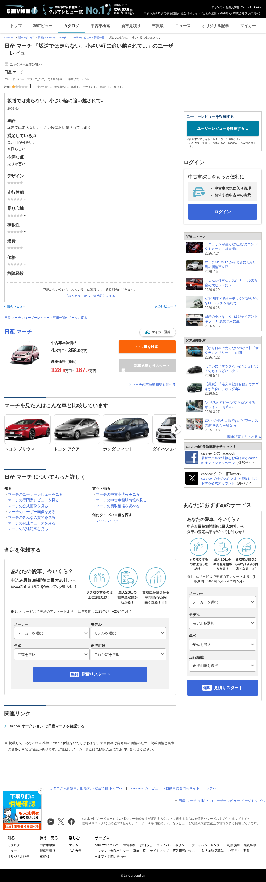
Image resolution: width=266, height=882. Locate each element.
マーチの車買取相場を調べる (154, 384)
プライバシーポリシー (172, 845)
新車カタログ (26, 37)
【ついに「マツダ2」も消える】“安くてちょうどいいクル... (231, 371)
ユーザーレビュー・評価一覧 (87, 37)
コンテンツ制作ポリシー (112, 851)
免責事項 (250, 845)
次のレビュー (164, 306)
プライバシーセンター (207, 845)
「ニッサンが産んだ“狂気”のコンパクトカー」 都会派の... (231, 249)
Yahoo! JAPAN (251, 7)
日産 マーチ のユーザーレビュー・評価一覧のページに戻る (45, 318)
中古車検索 (100, 25)
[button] (157, 332)
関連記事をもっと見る (244, 437)
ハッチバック (108, 521)
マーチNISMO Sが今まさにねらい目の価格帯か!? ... (230, 267)
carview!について (107, 845)
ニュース (183, 25)
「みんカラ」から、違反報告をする (90, 296)
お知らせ (146, 845)
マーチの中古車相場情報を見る (121, 500)
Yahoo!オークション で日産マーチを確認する (46, 726)
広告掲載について (185, 851)
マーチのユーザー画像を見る (31, 512)
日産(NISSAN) (46, 37)
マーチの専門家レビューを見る (33, 500)
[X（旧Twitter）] (61, 821)
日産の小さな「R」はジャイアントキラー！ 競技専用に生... (231, 321)
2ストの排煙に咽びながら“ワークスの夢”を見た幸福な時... (231, 425)
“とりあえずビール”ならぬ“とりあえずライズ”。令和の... (231, 407)
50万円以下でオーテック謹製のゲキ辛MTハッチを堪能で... (232, 303)
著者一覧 (139, 851)
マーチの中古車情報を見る (117, 494)
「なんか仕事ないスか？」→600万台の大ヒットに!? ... (231, 285)
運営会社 (129, 845)
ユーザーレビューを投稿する (220, 128)
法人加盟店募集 (213, 851)
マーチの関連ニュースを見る (31, 523)
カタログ (71, 25)
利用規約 (233, 845)
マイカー (248, 25)
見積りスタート (95, 674)
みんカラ (75, 851)
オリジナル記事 (215, 25)
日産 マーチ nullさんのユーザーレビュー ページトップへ (222, 801)
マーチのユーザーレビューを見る (35, 494)
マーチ (62, 37)
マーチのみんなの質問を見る (31, 517)
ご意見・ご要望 (239, 851)
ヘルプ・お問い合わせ (110, 856)
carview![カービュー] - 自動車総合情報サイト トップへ (173, 788)
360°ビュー (42, 25)
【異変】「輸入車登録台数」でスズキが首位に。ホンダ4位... (232, 388)
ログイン (218, 7)
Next (176, 429)
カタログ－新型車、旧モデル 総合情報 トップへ (86, 788)
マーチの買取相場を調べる (117, 506)
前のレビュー (16, 306)
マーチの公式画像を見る (28, 506)
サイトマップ (159, 851)
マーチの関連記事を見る (28, 529)
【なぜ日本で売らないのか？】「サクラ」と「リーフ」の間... (232, 352)
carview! (9, 37)
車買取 (158, 25)
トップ (16, 25)
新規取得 (232, 7)
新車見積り (131, 25)
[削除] (41, 791)
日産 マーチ (18, 331)
